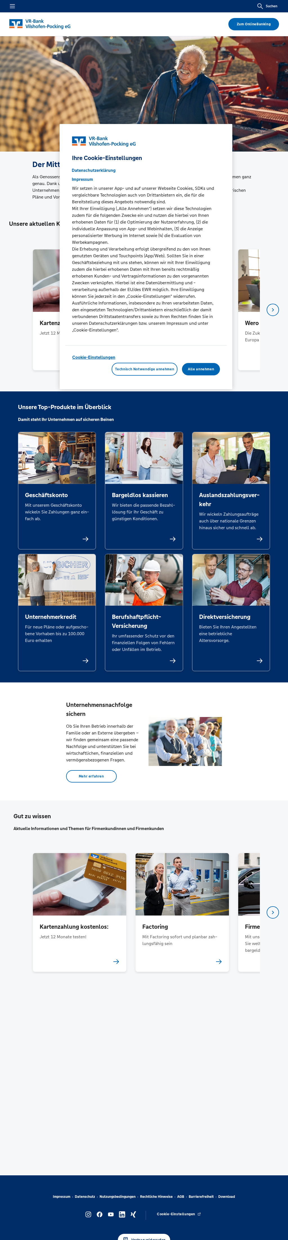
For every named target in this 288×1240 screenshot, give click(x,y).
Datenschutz (85, 1196)
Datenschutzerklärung (94, 170)
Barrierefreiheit (201, 1196)
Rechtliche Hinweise (156, 1196)
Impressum (61, 1196)
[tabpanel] (79, 912)
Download (226, 1196)
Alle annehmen (201, 369)
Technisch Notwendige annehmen (144, 369)
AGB (180, 1196)
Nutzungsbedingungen (118, 1196)
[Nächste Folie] (273, 310)
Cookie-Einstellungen (93, 357)
